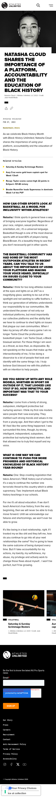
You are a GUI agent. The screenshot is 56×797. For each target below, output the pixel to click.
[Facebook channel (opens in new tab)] (11, 764)
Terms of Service (11, 749)
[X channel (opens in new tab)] (18, 764)
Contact (6, 739)
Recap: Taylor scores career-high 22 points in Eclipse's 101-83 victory (27, 182)
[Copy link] (11, 108)
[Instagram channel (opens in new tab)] (4, 764)
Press (5, 725)
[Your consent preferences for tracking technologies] (5, 792)
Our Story (7, 720)
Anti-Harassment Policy (14, 744)
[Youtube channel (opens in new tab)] (24, 764)
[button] (38, 5)
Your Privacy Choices (24, 788)
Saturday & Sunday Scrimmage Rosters (24, 166)
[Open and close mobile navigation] (51, 5)
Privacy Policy (10, 754)
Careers (6, 729)
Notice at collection (15, 793)
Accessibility (10, 759)
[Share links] (6, 108)
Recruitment (8, 734)
